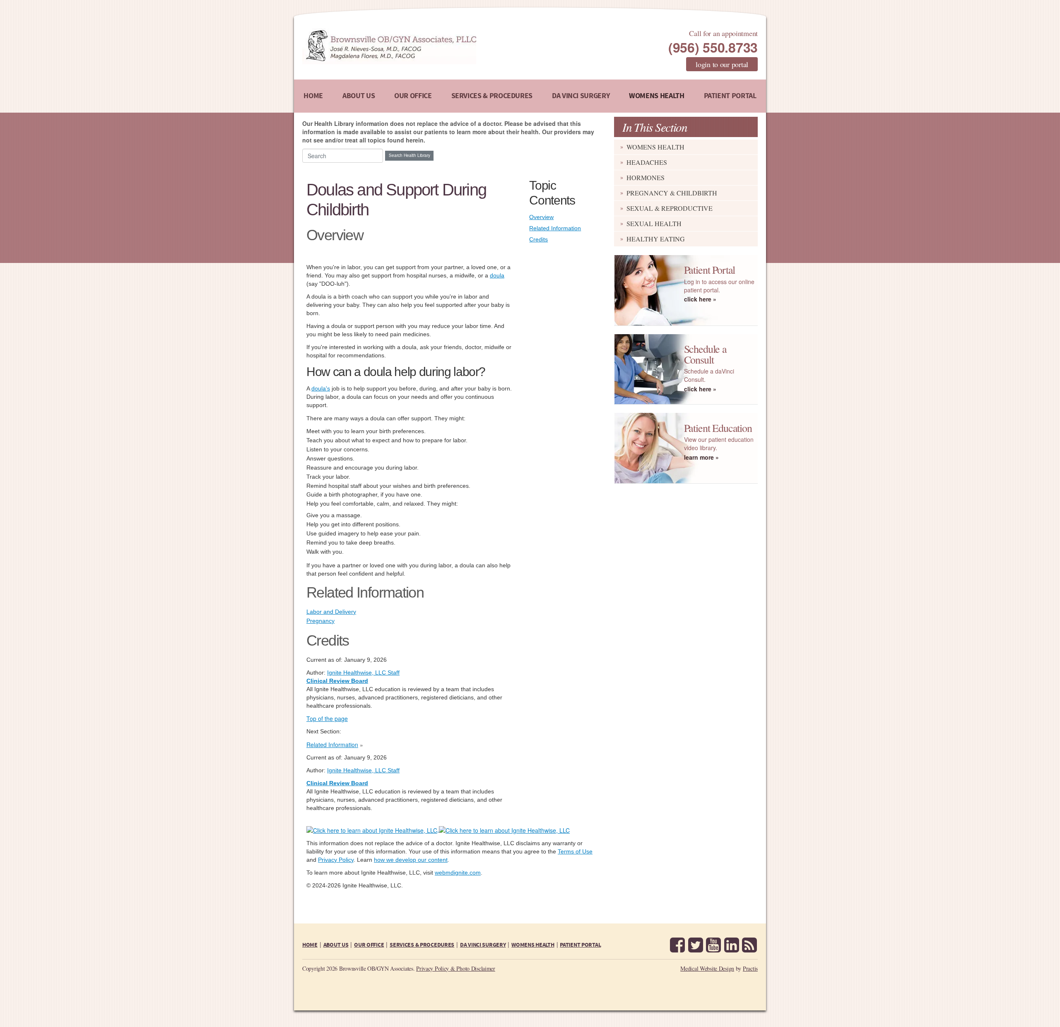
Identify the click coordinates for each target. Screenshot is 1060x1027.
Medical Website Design (707, 968)
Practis (750, 968)
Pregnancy (320, 620)
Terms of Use (575, 851)
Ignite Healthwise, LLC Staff (363, 770)
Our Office (412, 96)
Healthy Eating (655, 238)
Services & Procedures (491, 96)
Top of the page (327, 718)
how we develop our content (411, 859)
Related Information (555, 228)
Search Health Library (409, 155)
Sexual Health (654, 223)
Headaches (646, 162)
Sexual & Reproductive (669, 208)
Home (313, 96)
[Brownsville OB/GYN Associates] (432, 46)
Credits (538, 239)
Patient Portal (730, 96)
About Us (358, 96)
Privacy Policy (336, 859)
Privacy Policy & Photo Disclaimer (455, 968)
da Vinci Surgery (581, 96)
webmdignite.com (458, 872)
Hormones (645, 177)
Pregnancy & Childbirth (671, 192)
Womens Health (656, 96)
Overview (541, 217)
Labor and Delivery (331, 611)
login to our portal (722, 64)
